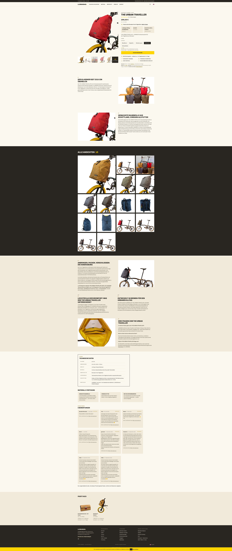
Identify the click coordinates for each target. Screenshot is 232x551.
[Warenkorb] (150, 4)
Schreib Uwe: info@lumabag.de (84, 536)
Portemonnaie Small (123, 536)
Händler (116, 4)
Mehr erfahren (135, 549)
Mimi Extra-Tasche (123, 530)
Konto (145, 539)
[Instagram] (78, 538)
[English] (153, 4)
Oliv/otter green (139, 43)
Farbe (122, 38)
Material (103, 4)
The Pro (102, 534)
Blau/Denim (124, 43)
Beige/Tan (131, 43)
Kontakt (121, 4)
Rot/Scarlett (147, 43)
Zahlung (143, 534)
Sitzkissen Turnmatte (123, 532)
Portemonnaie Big (123, 534)
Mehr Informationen (93, 416)
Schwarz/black (125, 45)
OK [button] (131, 549)
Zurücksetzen (123, 40)
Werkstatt (109, 4)
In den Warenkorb (137, 52)
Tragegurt (121, 538)
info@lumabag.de (139, 66)
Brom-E (102, 536)
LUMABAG (82, 4)
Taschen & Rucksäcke (94, 4)
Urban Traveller (104, 538)
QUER (102, 532)
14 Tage (126, 65)
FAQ (139, 536)
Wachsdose (120, 346)
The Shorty (103, 539)
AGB (139, 539)
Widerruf (142, 539)
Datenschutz (145, 538)
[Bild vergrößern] (97, 174)
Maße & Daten (145, 24)
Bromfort (88, 306)
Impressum (140, 538)
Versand (139, 534)
